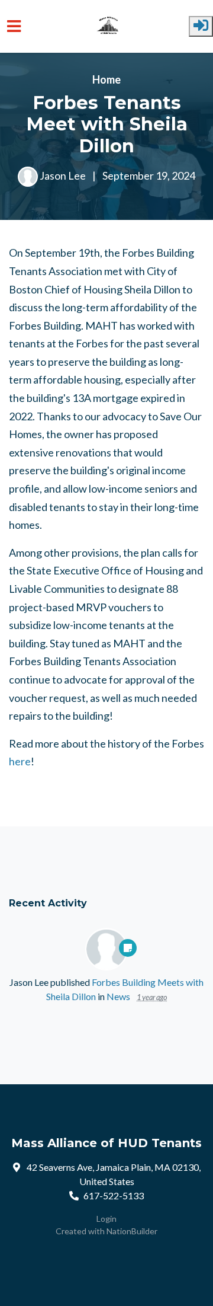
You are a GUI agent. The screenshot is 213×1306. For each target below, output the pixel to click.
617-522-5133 (113, 1195)
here (20, 761)
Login (106, 1219)
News (118, 996)
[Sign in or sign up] (201, 26)
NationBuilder (131, 1231)
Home (106, 79)
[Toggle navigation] (14, 26)
